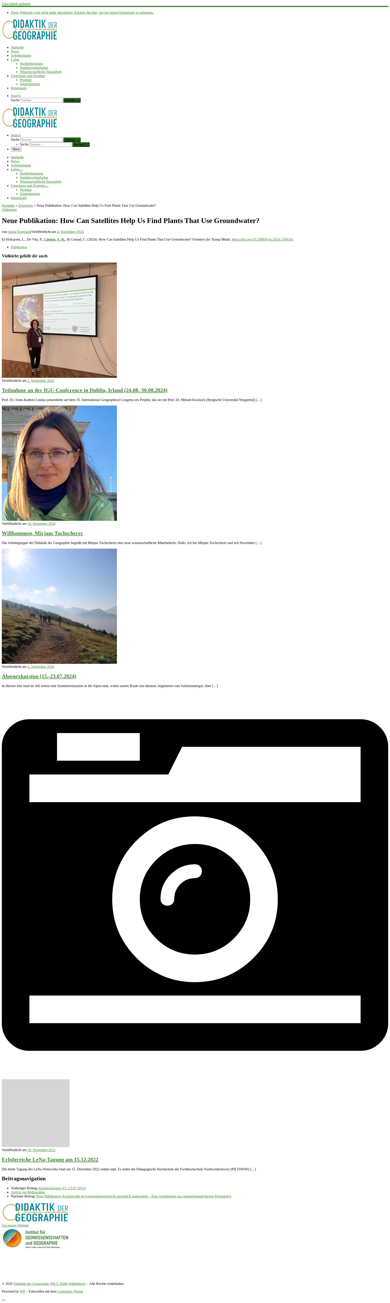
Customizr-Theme (70, 1291)
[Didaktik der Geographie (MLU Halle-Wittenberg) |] (30, 40)
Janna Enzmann (19, 232)
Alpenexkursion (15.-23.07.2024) (39, 676)
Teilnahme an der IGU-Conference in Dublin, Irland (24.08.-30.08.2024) (84, 390)
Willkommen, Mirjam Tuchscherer (42, 533)
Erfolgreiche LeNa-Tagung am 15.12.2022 (50, 1159)
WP (22, 1291)
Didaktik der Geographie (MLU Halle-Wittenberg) (50, 1284)
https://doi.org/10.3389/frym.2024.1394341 (262, 239)
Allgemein (25, 205)
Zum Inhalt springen (16, 4)
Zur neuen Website (15, 1225)
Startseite (8, 205)
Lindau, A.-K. (54, 239)
